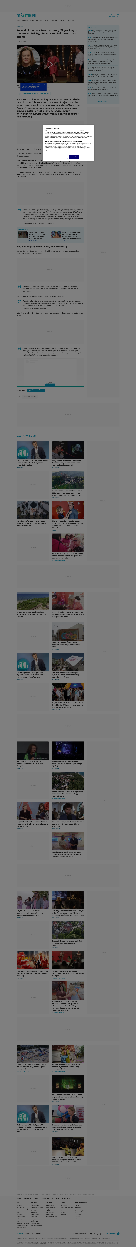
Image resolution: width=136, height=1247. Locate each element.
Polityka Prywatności (53, 139)
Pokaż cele (62, 156)
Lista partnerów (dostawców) (52, 151)
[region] (68, 143)
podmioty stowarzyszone (71, 130)
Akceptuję (73, 156)
